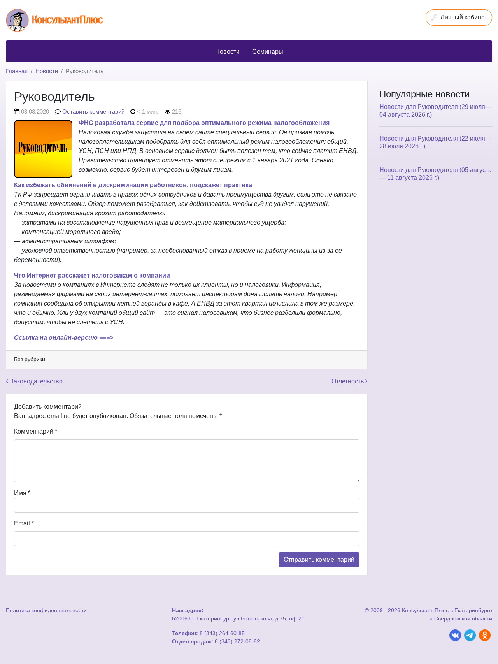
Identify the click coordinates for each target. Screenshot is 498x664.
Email (24, 523)
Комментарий (35, 431)
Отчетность (348, 381)
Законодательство (35, 381)
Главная (17, 71)
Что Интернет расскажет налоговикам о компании (92, 275)
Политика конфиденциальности (46, 610)
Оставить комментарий (93, 111)
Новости (46, 71)
